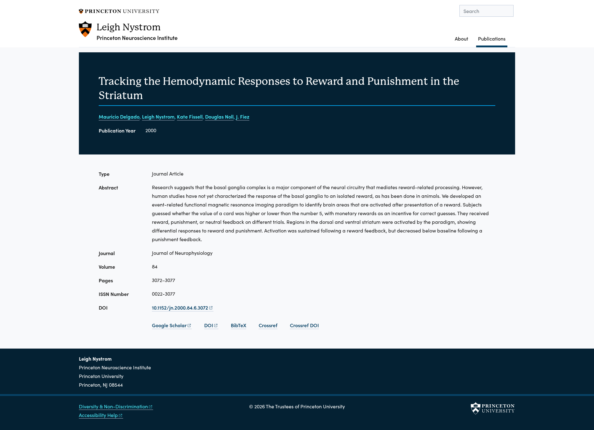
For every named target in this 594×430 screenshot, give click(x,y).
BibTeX (238, 325)
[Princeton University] (119, 10)
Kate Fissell (190, 116)
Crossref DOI (304, 325)
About (461, 38)
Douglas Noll (219, 116)
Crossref (268, 325)
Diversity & (113, 406)
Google (169, 325)
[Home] (88, 34)
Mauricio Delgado (119, 116)
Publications (492, 38)
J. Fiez (242, 116)
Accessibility (98, 415)
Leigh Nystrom (129, 27)
